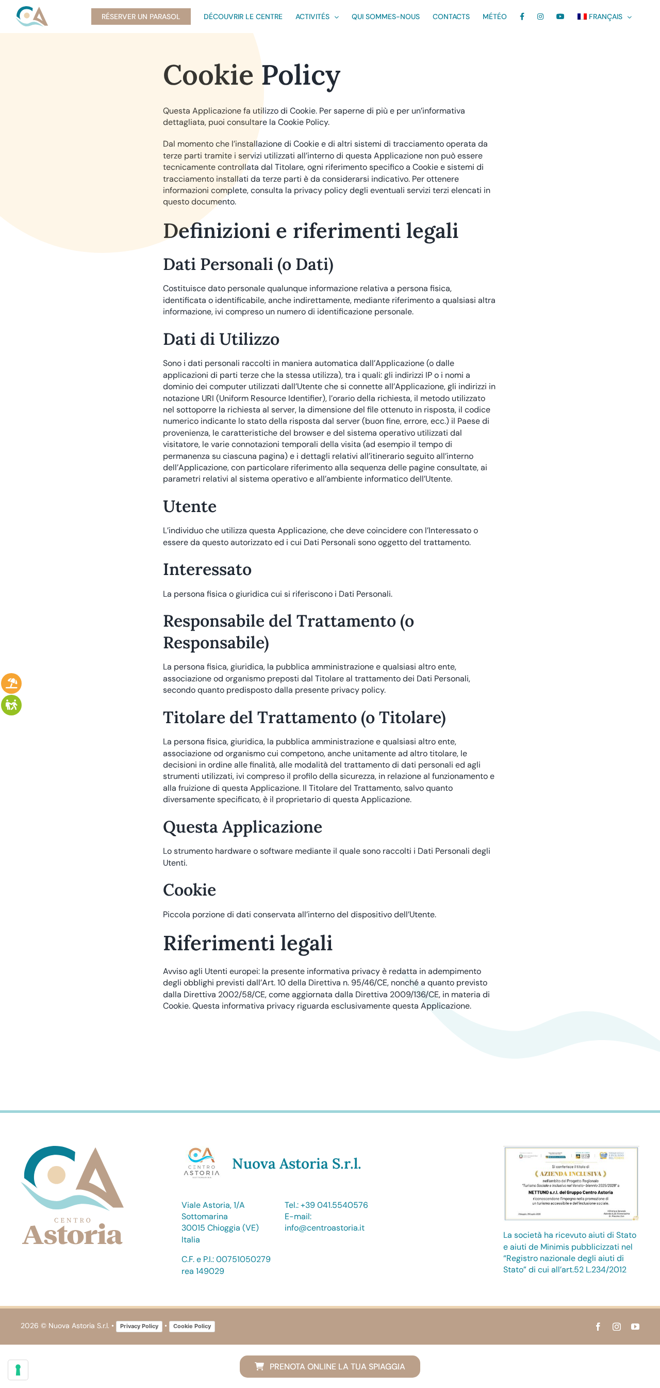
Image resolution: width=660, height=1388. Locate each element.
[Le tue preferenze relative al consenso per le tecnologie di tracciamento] (18, 1370)
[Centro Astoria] (72, 1149)
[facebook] (598, 1326)
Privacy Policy (139, 1326)
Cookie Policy (192, 1326)
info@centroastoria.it (325, 1227)
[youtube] (635, 1326)
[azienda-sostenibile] (571, 1149)
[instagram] (617, 1326)
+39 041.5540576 (334, 1205)
